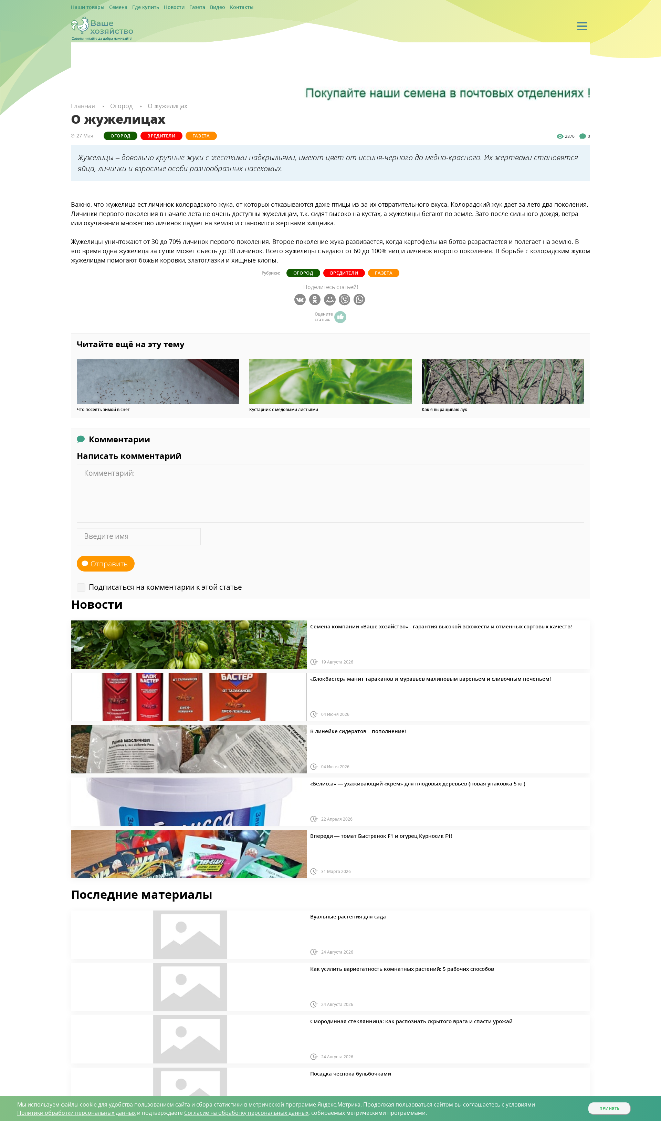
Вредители (142, 135)
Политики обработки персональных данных (76, 1113)
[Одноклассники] (316, 299)
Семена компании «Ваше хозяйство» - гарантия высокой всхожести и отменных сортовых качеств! (413, 625)
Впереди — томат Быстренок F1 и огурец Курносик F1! (365, 834)
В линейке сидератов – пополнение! (347, 730)
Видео (196, 7)
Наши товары (85, 7)
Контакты (218, 7)
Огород (114, 135)
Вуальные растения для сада (340, 915)
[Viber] (345, 299)
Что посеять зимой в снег (103, 409)
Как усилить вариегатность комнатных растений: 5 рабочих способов (382, 967)
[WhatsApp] (360, 299)
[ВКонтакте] (301, 299)
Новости (159, 7)
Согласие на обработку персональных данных (246, 1113)
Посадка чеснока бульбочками (342, 1072)
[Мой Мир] (330, 299)
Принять (609, 1108)
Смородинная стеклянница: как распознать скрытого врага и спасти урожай (389, 1020)
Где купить (135, 7)
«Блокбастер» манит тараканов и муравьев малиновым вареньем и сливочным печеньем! (404, 677)
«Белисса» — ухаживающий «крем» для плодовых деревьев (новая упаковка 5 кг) (394, 782)
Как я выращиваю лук (444, 409)
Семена (111, 7)
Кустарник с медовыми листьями (283, 409)
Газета (179, 7)
